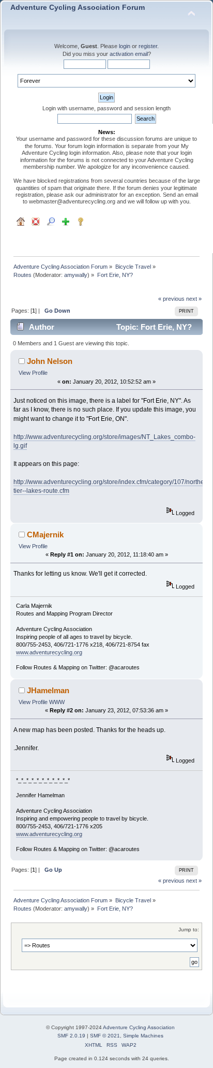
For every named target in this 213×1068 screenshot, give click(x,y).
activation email (129, 54)
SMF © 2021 (105, 1035)
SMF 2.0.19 (71, 1035)
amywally (75, 275)
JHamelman (48, 690)
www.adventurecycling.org (49, 652)
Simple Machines (143, 1035)
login (124, 46)
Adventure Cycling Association (139, 1027)
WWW (57, 702)
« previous (171, 299)
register (148, 46)
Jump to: (188, 929)
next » (194, 299)
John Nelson (49, 361)
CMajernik (45, 534)
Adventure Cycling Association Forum (77, 7)
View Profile (33, 373)
